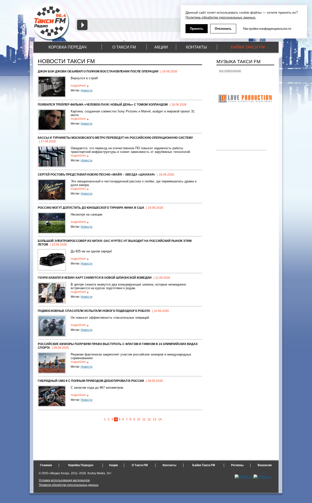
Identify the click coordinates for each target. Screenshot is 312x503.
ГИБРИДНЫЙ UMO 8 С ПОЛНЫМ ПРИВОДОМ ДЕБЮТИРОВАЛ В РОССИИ (91, 381)
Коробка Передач (80, 465)
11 (144, 419)
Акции (113, 465)
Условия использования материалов (64, 480)
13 (154, 419)
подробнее (78, 85)
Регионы (237, 465)
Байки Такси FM (203, 465)
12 (149, 419)
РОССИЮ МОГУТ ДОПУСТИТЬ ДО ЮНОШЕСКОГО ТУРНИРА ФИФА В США (91, 207)
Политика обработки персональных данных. (220, 17)
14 (160, 419)
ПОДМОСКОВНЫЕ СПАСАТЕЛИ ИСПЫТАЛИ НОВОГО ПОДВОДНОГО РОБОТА (94, 311)
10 (138, 419)
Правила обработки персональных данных (68, 485)
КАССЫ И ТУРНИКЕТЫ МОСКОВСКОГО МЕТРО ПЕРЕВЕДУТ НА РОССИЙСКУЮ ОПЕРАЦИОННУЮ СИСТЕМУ (115, 137)
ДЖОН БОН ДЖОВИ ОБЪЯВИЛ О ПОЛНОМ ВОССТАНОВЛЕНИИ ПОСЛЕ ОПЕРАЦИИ (98, 71)
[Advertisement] (151, 449)
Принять (196, 28)
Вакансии (265, 465)
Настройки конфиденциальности (267, 28)
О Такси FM (140, 465)
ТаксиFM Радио (51, 21)
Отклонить (223, 28)
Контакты (169, 465)
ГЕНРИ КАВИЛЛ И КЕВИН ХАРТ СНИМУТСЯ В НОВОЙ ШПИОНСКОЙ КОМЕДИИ (95, 277)
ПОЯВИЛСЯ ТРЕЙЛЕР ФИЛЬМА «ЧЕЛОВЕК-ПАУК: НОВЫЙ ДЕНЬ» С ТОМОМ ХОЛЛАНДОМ (103, 104)
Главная (46, 465)
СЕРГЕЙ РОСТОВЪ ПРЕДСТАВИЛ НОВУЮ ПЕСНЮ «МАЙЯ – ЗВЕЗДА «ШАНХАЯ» (96, 174)
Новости (86, 90)
